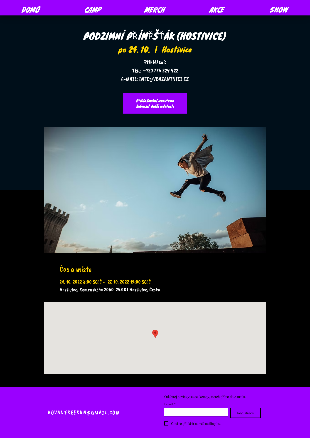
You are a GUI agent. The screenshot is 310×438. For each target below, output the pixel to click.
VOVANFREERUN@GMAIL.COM (84, 412)
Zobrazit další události (155, 106)
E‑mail (170, 404)
